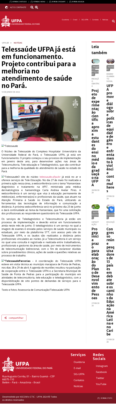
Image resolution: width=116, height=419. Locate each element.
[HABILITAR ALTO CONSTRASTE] (7, 7)
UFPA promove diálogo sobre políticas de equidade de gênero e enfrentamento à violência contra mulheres (110, 138)
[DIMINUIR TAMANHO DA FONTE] (32, 7)
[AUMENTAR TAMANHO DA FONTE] (37, 7)
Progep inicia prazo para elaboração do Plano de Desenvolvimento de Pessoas (96, 263)
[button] (113, 21)
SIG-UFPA (79, 374)
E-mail (77, 368)
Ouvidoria (79, 362)
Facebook (101, 372)
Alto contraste (18, 7)
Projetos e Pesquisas (95, 70)
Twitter (100, 378)
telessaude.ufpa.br (50, 176)
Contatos (79, 380)
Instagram (102, 366)
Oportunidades (110, 215)
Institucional (95, 215)
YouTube (101, 384)
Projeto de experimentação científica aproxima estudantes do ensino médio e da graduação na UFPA (96, 138)
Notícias (110, 68)
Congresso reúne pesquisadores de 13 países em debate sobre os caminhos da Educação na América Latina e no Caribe (110, 281)
